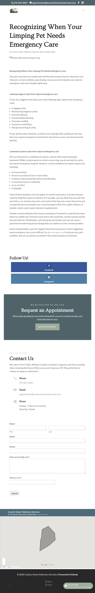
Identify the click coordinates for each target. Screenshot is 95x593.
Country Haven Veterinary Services (25, 52)
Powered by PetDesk (68, 574)
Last (50, 432)
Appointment (47, 327)
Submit (15, 493)
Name (13, 424)
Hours (22, 401)
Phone (22, 378)
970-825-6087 (21, 2)
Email (22, 389)
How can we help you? (20, 457)
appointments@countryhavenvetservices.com (40, 394)
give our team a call (56, 232)
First (11, 432)
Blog (53, 52)
